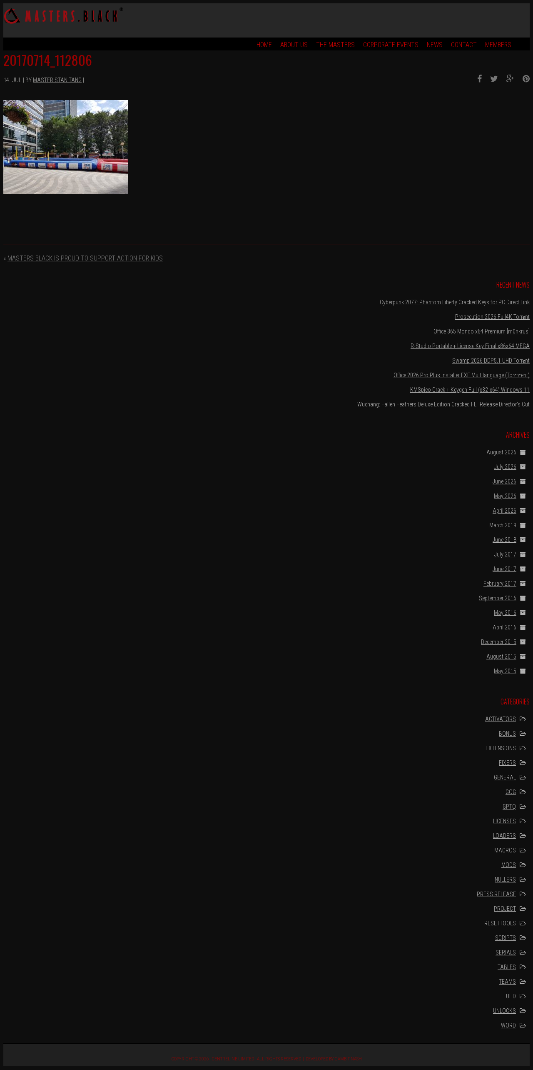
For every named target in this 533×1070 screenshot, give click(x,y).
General (505, 777)
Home (264, 45)
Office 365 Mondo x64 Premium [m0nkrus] (481, 331)
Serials (506, 952)
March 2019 (502, 525)
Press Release (496, 894)
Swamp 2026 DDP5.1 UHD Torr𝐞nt (491, 360)
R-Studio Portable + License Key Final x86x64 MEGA (470, 346)
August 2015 (501, 656)
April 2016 (504, 627)
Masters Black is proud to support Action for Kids (85, 258)
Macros (505, 850)
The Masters (335, 45)
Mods (508, 865)
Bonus (507, 733)
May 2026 (505, 496)
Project (505, 908)
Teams (507, 981)
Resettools (500, 923)
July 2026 (505, 467)
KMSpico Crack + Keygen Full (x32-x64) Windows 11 (470, 389)
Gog (511, 792)
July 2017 (505, 554)
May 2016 (505, 612)
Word (508, 1025)
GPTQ (509, 806)
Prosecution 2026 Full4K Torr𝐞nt (492, 316)
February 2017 (499, 583)
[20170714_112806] (476, 79)
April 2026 (504, 510)
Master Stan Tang (57, 80)
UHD (511, 996)
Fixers (507, 762)
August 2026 (501, 452)
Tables (507, 967)
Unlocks (504, 1010)
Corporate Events (390, 45)
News (435, 45)
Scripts (505, 938)
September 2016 (497, 598)
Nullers (505, 879)
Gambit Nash (348, 1059)
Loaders (504, 835)
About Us (294, 45)
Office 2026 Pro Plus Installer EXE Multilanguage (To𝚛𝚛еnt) (462, 375)
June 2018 (504, 539)
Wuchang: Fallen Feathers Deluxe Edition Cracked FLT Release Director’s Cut (443, 404)
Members (498, 45)
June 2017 (504, 569)
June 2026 (504, 481)
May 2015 (505, 671)
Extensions (501, 748)
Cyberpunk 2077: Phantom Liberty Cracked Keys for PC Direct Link (455, 302)
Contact (464, 45)
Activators (500, 719)
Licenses (504, 821)
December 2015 (498, 642)
